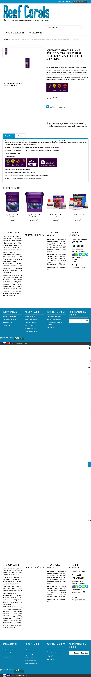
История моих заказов (54, 316)
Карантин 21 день (30, 322)
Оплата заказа (29, 325)
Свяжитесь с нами (8, 322)
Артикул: (52, 98)
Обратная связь (30, 316)
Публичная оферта (31, 331)
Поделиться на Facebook (14, 83)
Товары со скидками (9, 316)
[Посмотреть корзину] (86, 8)
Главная (5, 39)
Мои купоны (51, 327)
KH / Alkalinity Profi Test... (79, 215)
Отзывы (20, 136)
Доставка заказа (30, 328)
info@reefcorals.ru (79, 267)
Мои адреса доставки (54, 319)
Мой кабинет (78, 1)
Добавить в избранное (57, 107)
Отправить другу (11, 85)
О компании (7, 325)
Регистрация (66, 1)
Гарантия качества (31, 319)
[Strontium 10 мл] (6, 51)
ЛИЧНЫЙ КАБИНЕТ (56, 312)
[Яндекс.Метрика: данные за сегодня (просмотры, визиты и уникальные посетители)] (6, 338)
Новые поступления (9, 319)
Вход (59, 1)
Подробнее (9, 136)
